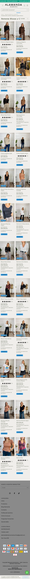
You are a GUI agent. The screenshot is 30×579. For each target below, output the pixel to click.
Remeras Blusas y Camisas (11, 14)
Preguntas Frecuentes (7, 519)
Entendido (25, 577)
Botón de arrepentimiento (15, 569)
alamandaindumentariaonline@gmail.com (13, 535)
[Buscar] (27, 10)
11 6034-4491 (5, 532)
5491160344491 (5, 529)
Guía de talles (5, 522)
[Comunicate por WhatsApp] (27, 572)
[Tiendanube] (15, 572)
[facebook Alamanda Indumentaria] (14, 493)
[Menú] (2, 5)
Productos (4, 504)
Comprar (4, 53)
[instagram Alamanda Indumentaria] (10, 493)
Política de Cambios (7, 513)
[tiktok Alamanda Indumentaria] (18, 493)
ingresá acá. (15, 567)
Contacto (4, 510)
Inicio (2, 14)
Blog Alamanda (5, 507)
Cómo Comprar (5, 516)
